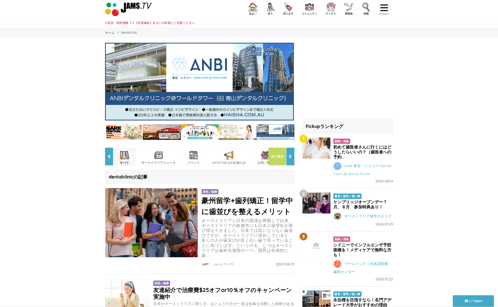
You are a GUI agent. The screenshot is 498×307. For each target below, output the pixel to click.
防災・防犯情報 (118, 23)
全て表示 (277, 156)
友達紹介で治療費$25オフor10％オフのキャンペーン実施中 (222, 293)
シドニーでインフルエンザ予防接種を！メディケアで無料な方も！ (362, 249)
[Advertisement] (347, 79)
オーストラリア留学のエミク (368, 215)
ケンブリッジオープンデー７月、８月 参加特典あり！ (360, 204)
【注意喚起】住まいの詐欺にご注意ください (164, 23)
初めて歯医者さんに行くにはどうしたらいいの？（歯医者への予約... (362, 151)
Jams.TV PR (223, 264)
